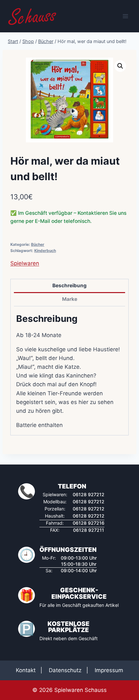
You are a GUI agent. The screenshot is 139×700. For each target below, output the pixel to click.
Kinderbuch (45, 250)
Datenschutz (65, 670)
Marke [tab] (69, 299)
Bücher (37, 244)
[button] (120, 66)
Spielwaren (24, 263)
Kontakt (26, 670)
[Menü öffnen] (125, 16)
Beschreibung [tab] (69, 285)
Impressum (109, 670)
